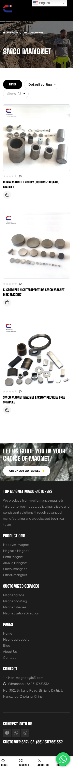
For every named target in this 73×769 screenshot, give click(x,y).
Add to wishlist (64, 112)
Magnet (24, 765)
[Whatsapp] (16, 733)
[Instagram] (25, 733)
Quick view (64, 128)
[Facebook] (7, 733)
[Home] (3, 760)
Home (4, 765)
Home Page (10, 32)
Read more (7, 195)
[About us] (39, 760)
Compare (64, 120)
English (44, 3)
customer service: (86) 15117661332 (33, 741)
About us (43, 765)
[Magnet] (21, 760)
